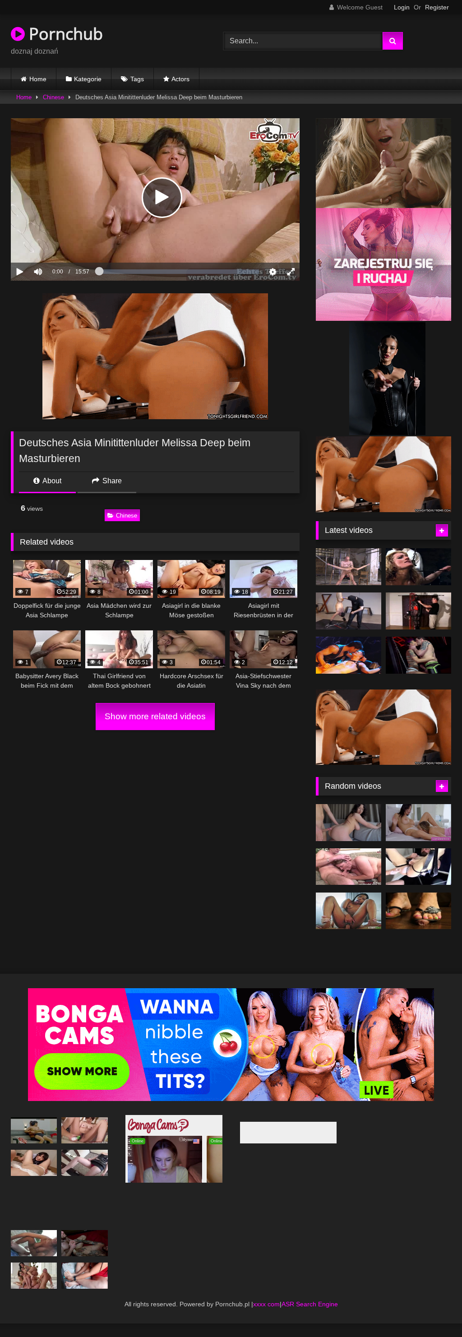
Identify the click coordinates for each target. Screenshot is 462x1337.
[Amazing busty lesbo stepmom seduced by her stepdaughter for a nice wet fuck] (418, 836)
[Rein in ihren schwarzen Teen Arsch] (348, 924)
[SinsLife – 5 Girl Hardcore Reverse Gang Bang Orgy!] (34, 1289)
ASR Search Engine (310, 1317)
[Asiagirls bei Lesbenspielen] (34, 1176)
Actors (180, 79)
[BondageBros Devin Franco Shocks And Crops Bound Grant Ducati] (348, 655)
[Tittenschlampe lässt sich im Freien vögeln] (34, 1257)
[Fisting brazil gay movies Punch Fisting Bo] (418, 879)
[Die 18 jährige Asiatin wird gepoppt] (84, 1176)
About (51, 481)
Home (37, 79)
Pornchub (64, 34)
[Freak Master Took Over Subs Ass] (348, 566)
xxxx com (266, 1317)
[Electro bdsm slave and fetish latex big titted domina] (418, 610)
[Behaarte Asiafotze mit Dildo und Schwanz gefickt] (84, 1144)
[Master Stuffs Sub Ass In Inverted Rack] (348, 610)
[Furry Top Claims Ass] (418, 655)
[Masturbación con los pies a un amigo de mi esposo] (84, 1289)
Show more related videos (155, 716)
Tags (137, 79)
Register (437, 7)
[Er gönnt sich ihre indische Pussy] (34, 1144)
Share (111, 481)
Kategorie (88, 79)
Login (402, 7)
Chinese (53, 97)
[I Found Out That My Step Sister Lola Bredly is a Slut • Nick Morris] (348, 836)
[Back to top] (434, 1310)
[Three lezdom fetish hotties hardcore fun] (418, 566)
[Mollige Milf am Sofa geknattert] (348, 879)
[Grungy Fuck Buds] (84, 1257)
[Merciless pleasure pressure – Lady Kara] (418, 924)
